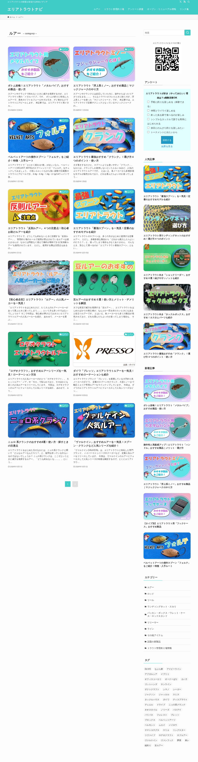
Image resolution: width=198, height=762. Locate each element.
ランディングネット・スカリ (161, 606)
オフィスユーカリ (153, 679)
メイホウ (173, 724)
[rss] (185, 1)
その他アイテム (155, 635)
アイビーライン (174, 668)
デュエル (149, 704)
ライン (150, 628)
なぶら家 (159, 668)
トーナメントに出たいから (164, 132)
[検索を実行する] (187, 32)
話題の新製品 (154, 641)
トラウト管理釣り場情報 (159, 647)
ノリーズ (165, 709)
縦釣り (148, 745)
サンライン (166, 684)
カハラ (184, 679)
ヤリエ (166, 730)
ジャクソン (150, 694)
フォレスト (162, 714)
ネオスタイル (151, 709)
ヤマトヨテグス (152, 730)
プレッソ (175, 714)
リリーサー (153, 622)
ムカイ (162, 724)
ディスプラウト (180, 699)
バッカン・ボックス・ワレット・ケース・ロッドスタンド (166, 614)
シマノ (166, 689)
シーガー (177, 689)
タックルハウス (152, 699)
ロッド (150, 593)
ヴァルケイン (151, 740)
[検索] (189, 1)
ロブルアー (182, 735)
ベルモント (150, 724)
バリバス (149, 714)
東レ (187, 740)
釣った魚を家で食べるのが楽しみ (167, 114)
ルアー (150, 587)
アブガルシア (151, 673)
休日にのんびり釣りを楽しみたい (167, 127)
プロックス (150, 719)
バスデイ (177, 709)
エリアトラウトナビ (25, 9)
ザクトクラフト (152, 689)
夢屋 (179, 740)
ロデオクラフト (166, 735)
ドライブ (161, 704)
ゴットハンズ (151, 684)
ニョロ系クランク (177, 704)
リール (150, 599)
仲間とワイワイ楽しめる (163, 110)
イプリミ (165, 673)
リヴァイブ (150, 735)
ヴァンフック (167, 740)
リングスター (179, 730)
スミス (176, 694)
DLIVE (148, 668)
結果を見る (167, 146)
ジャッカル (164, 694)
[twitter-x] (181, 1)
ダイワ (166, 699)
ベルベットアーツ (167, 719)
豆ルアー (159, 745)
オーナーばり (171, 679)
